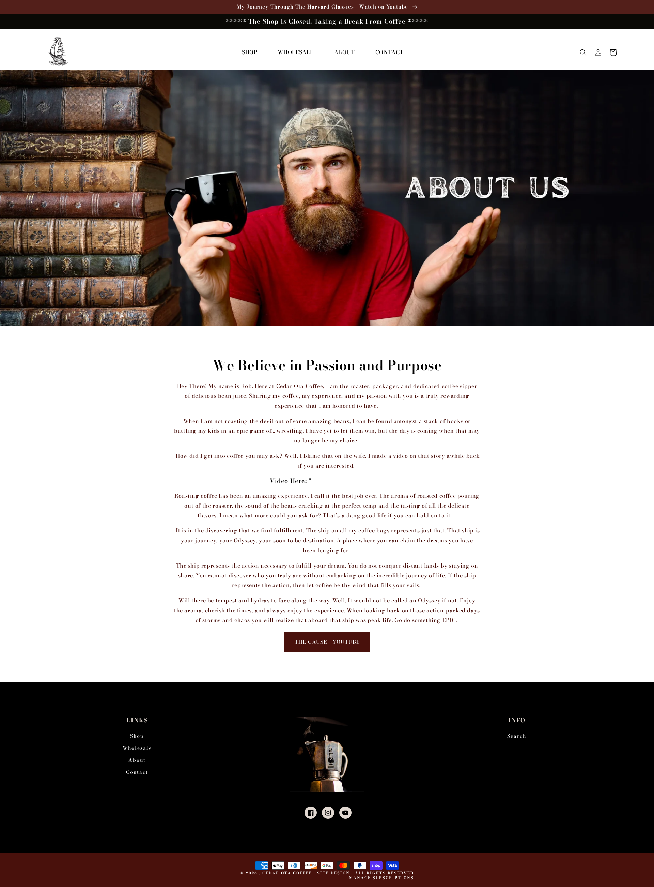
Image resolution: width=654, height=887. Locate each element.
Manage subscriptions (381, 878)
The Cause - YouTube (327, 642)
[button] (583, 52)
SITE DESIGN (333, 873)
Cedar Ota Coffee (287, 873)
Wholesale (137, 748)
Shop (137, 736)
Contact (137, 772)
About (137, 760)
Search (516, 736)
